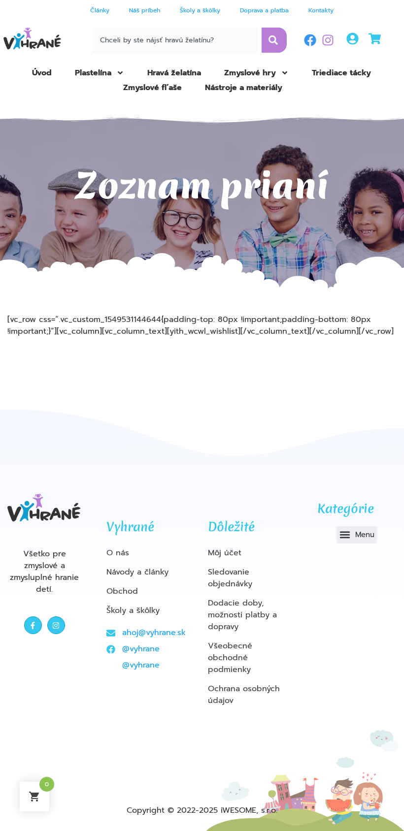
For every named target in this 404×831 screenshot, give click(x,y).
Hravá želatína (174, 73)
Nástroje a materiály (243, 88)
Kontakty (321, 10)
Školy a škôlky (200, 10)
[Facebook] (310, 40)
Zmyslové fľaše (152, 88)
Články (99, 10)
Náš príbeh (144, 10)
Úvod (42, 73)
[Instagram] (328, 40)
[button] (357, 534)
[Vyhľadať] (274, 40)
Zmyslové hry (250, 73)
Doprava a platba (264, 10)
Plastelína (93, 73)
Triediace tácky (341, 73)
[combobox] (175, 40)
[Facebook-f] (33, 625)
